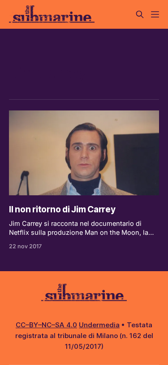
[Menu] (155, 14)
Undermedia (99, 325)
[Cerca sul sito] (140, 14)
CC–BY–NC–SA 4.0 (46, 325)
